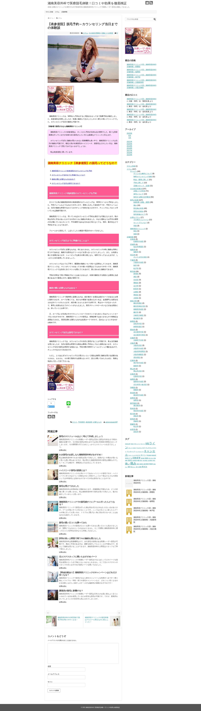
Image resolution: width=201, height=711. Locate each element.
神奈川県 (133, 301)
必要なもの (97, 422)
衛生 (135, 231)
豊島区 (136, 283)
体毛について (138, 194)
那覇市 (136, 390)
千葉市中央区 (138, 262)
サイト (50, 682)
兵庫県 (132, 360)
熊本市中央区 (138, 411)
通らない (133, 467)
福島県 (132, 250)
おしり (130, 447)
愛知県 (132, 330)
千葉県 (132, 260)
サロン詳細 (49, 12)
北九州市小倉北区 (140, 384)
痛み (135, 205)
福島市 (136, 252)
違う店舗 (138, 467)
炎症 (154, 460)
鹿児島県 (133, 403)
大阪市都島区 (138, 354)
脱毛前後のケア (139, 214)
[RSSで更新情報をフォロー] (151, 3)
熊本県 (132, 408)
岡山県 (132, 369)
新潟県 (132, 393)
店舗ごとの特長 (107, 33)
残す (141, 460)
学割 (135, 226)
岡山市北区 (137, 371)
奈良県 (132, 429)
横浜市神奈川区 (139, 306)
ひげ (143, 448)
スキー (130, 455)
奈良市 (136, 432)
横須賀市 (136, 318)
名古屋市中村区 (139, 335)
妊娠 (146, 458)
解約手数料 (149, 464)
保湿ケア (128, 458)
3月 (129, 138)
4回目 (132, 444)
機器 (138, 460)
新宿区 (136, 274)
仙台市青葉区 (138, 247)
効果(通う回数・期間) (141, 202)
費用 (129, 467)
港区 (135, 277)
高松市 (136, 416)
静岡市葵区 (137, 327)
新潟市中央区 (138, 395)
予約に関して (138, 183)
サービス (133, 171)
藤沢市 (136, 312)
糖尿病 (141, 464)
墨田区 (136, 295)
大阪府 (132, 343)
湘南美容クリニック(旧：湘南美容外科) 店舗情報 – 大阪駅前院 (144, 519)
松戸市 (136, 268)
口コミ (74, 422)
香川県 (132, 414)
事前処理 (153, 455)
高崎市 (136, 421)
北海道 (132, 239)
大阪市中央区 (138, 348)
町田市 (136, 289)
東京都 (132, 271)
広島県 (132, 374)
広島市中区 (137, 376)
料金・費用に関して (141, 180)
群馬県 (132, 419)
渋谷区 (136, 280)
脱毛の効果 (134, 200)
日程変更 (134, 460)
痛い (127, 463)
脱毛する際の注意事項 (141, 197)
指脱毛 (130, 460)
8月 (129, 135)
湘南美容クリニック (137, 229)
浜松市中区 (137, 324)
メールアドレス (53, 674)
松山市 (136, 426)
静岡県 (132, 321)
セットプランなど (140, 223)
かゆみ (134, 447)
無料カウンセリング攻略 (142, 176)
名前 (49, 666)
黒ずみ (144, 467)
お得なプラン (135, 217)
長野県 (132, 398)
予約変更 (81, 422)
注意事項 (150, 460)
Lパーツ (138, 444)
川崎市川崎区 (138, 315)
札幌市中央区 (138, 241)
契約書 (142, 458)
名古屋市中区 (138, 332)
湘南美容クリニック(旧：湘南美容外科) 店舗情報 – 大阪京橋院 (144, 529)
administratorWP (111, 422)
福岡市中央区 (138, 381)
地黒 (135, 234)
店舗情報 (64, 12)
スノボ (134, 455)
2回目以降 (127, 444)
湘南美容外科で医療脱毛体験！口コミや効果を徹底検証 (87, 3)
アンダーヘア (131, 451)
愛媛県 (132, 424)
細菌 (144, 464)
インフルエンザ (139, 451)
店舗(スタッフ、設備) (141, 186)
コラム (57, 12)
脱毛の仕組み (138, 211)
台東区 (136, 292)
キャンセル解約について (142, 173)
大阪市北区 (137, 345)
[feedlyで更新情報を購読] (147, 3)
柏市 (135, 265)
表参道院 (89, 422)
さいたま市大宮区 (140, 257)
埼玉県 (132, 255)
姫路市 (136, 366)
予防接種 (148, 455)
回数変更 (136, 458)
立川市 (136, 286)
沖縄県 (132, 387)
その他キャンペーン (141, 220)
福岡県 (132, 379)
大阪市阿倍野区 (139, 351)
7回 (135, 444)
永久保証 (145, 460)
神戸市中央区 (138, 363)
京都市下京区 (138, 340)
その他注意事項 (94, 33)
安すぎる (150, 458)
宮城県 (132, 244)
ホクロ (138, 455)
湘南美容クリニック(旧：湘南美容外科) (141, 99)
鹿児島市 (136, 405)
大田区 (136, 298)
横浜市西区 (137, 303)
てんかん (139, 448)
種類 (138, 464)
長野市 (136, 400)
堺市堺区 (136, 357)
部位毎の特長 (138, 208)
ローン (143, 455)
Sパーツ (143, 444)
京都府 (132, 338)
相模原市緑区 (138, 309)
